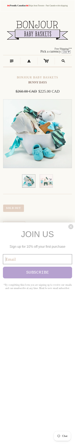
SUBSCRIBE (37, 272)
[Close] (70, 226)
